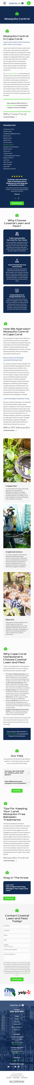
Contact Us (17, 1030)
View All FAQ (17, 791)
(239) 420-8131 (20, 103)
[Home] (16, 3)
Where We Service (17, 1027)
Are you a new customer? (10, 949)
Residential (17, 1024)
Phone (5, 935)
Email (5, 940)
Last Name (7, 930)
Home (17, 1019)
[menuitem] (17, 129)
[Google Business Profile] (15, 1060)
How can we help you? (10, 954)
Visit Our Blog (9, 898)
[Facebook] (19, 1060)
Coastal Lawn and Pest (11, 73)
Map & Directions (17, 1044)
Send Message (17, 979)
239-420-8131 (17, 1011)
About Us (17, 1022)
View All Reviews (17, 203)
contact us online (11, 105)
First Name (7, 926)
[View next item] (19, 198)
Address (6, 944)
